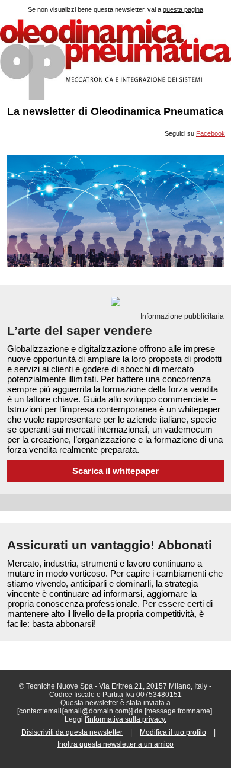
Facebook (210, 133)
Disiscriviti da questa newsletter (72, 732)
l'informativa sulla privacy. (125, 719)
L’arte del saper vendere (79, 330)
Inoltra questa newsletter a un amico (115, 744)
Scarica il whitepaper (115, 471)
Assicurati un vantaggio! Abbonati (109, 545)
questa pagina (183, 9)
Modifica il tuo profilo (173, 732)
